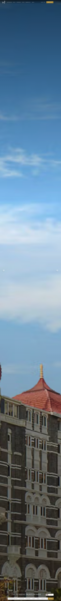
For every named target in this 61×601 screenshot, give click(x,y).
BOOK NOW (50, 598)
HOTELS (14, 2)
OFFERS (23, 2)
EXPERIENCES (19, 2)
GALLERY (50, 594)
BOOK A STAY (50, 2)
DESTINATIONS (9, 2)
